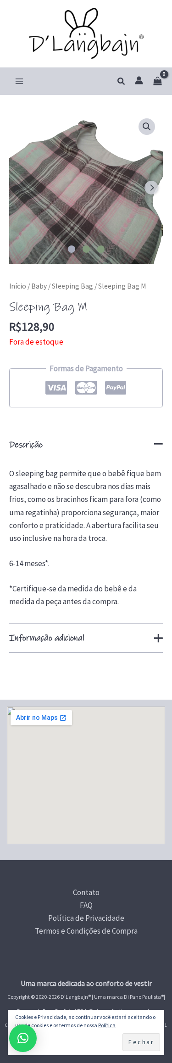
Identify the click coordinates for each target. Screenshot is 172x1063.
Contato (86, 892)
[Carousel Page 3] (101, 249)
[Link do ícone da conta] (139, 80)
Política (107, 1025)
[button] (121, 82)
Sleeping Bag (72, 286)
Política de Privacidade (86, 918)
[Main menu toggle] (19, 81)
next (151, 188)
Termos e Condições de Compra (86, 931)
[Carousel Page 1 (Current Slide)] (71, 249)
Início (17, 286)
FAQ (86, 905)
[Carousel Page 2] (86, 249)
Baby (39, 286)
